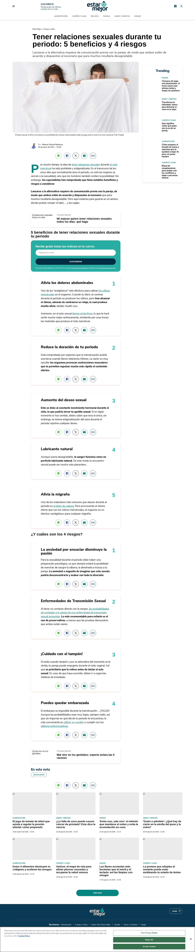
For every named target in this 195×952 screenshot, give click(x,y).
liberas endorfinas (82, 313)
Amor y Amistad (122, 16)
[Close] (191, 939)
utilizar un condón (74, 722)
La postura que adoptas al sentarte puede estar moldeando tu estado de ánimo (162, 869)
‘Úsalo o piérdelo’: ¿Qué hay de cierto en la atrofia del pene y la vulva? (162, 824)
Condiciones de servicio (107, 268)
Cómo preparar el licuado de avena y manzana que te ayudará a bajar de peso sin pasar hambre (170, 150)
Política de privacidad (79, 268)
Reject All (149, 940)
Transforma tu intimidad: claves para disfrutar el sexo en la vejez (169, 105)
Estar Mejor (36, 29)
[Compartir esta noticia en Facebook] (67, 156)
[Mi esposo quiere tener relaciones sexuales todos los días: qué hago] (42, 215)
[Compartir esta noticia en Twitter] (76, 156)
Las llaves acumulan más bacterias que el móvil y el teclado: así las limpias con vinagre (116, 871)
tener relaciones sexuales (86, 164)
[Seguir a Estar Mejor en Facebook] (175, 6)
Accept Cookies (149, 946)
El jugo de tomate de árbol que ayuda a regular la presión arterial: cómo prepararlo (31, 824)
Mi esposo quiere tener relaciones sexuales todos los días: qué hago (84, 220)
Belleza (95, 16)
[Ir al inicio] (97, 912)
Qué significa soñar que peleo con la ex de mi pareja (169, 127)
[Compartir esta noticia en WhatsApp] (58, 156)
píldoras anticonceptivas (54, 726)
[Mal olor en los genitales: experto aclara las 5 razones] (42, 751)
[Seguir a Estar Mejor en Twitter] (181, 6)
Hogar (137, 16)
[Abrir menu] (14, 6)
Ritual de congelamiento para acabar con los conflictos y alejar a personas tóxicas (170, 172)
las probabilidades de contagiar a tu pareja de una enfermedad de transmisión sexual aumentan (75, 612)
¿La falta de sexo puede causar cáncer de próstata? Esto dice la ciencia (75, 824)
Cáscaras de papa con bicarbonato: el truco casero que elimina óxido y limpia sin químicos (171, 86)
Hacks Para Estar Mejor (100, 924)
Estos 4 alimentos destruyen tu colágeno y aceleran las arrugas (32, 868)
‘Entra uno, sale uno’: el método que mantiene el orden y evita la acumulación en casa (118, 824)
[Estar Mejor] (97, 6)
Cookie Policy (24, 936)
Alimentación (61, 16)
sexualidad (38, 775)
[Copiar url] (93, 156)
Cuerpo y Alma (79, 16)
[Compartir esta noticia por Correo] (84, 156)
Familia (106, 16)
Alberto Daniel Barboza (52, 144)
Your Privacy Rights (149, 933)
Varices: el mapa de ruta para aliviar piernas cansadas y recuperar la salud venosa (73, 869)
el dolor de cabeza (63, 506)
